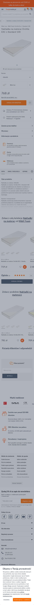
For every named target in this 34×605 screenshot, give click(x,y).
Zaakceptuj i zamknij (22, 599)
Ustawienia (6, 600)
